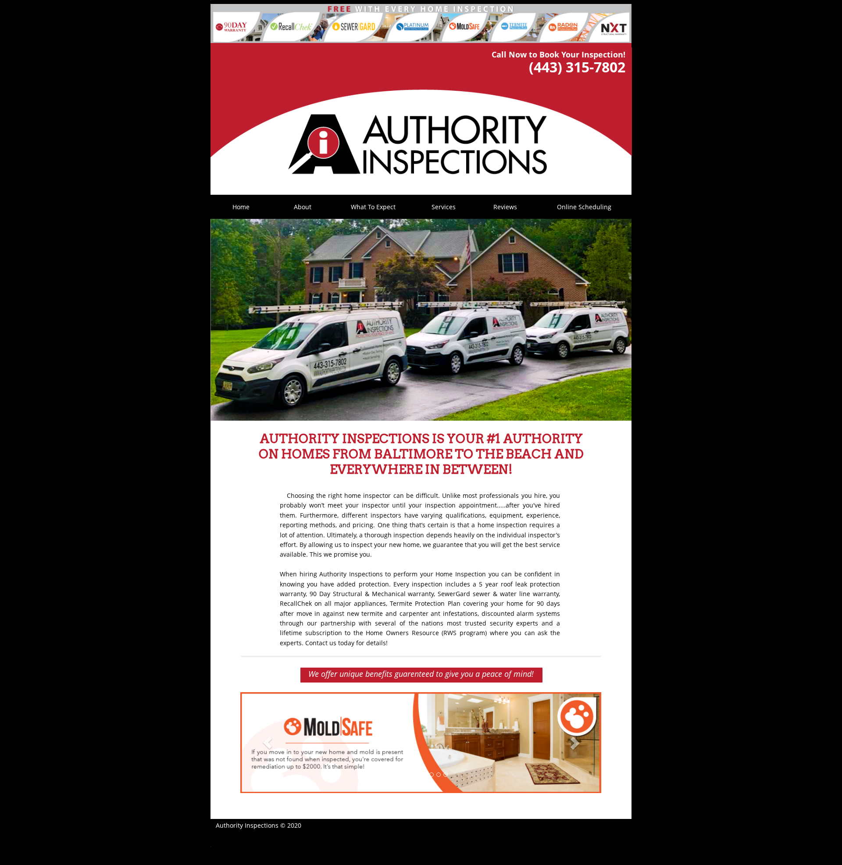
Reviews (505, 207)
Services (444, 207)
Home (241, 207)
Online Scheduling (584, 207)
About (302, 207)
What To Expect (373, 207)
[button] (267, 742)
